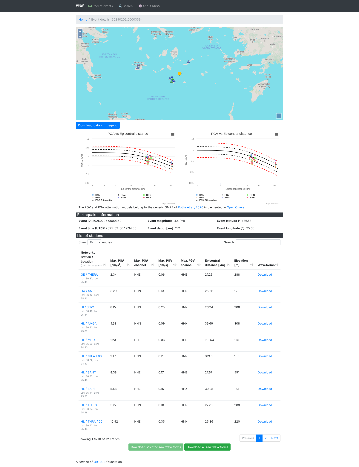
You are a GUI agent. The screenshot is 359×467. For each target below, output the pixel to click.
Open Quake (235, 207)
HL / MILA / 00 (91, 356)
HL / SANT (88, 372)
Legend (112, 125)
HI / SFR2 (87, 307)
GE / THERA (89, 274)
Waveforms (266, 265)
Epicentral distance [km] (215, 263)
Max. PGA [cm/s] (117, 263)
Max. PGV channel (188, 263)
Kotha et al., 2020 (190, 207)
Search (128, 6)
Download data (89, 125)
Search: (229, 242)
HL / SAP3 (88, 389)
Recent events (103, 6)
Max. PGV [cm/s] (165, 263)
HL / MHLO (88, 340)
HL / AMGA (89, 323)
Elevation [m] (241, 263)
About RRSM (151, 6)
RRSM (79, 6)
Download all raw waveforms (207, 447)
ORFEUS (99, 462)
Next (274, 438)
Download (265, 274)
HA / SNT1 (88, 291)
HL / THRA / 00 (91, 421)
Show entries (95, 242)
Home (83, 19)
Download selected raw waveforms (156, 447)
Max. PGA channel (141, 263)
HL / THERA (89, 405)
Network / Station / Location (91, 259)
